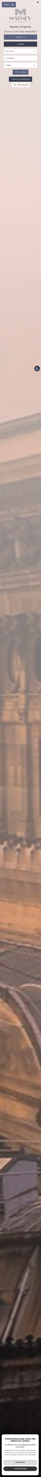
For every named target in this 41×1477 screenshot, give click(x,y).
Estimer (20, 44)
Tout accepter (20, 1469)
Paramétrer (20, 1462)
